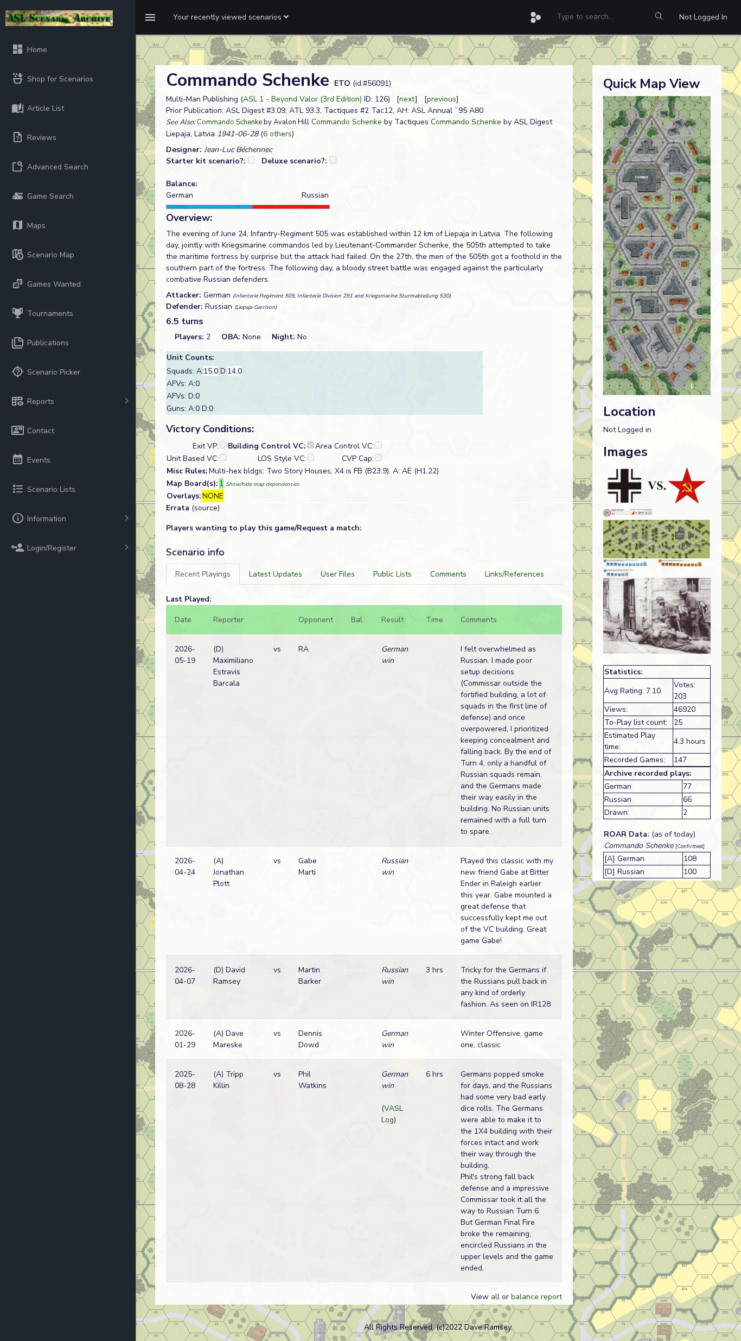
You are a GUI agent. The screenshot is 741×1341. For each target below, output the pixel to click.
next (407, 99)
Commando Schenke (229, 122)
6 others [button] (277, 134)
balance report (536, 1297)
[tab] (203, 574)
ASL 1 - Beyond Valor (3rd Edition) (302, 99)
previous (441, 99)
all (495, 1297)
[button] (231, 17)
